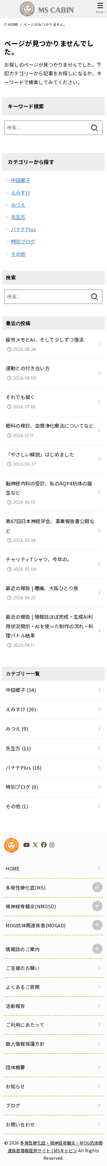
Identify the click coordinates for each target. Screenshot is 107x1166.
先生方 (18, 217)
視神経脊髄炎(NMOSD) (31, 906)
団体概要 (15, 1067)
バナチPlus (23, 229)
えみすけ (21, 192)
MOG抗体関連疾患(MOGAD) (36, 925)
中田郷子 (21, 180)
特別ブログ (23, 241)
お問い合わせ (20, 1124)
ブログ (13, 1105)
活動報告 (15, 1006)
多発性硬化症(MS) (26, 887)
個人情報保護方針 (25, 1043)
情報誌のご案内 (23, 949)
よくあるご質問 (23, 987)
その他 (18, 253)
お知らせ (15, 1086)
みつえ (18, 204)
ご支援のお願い (23, 968)
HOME (13, 868)
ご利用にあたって (25, 1024)
